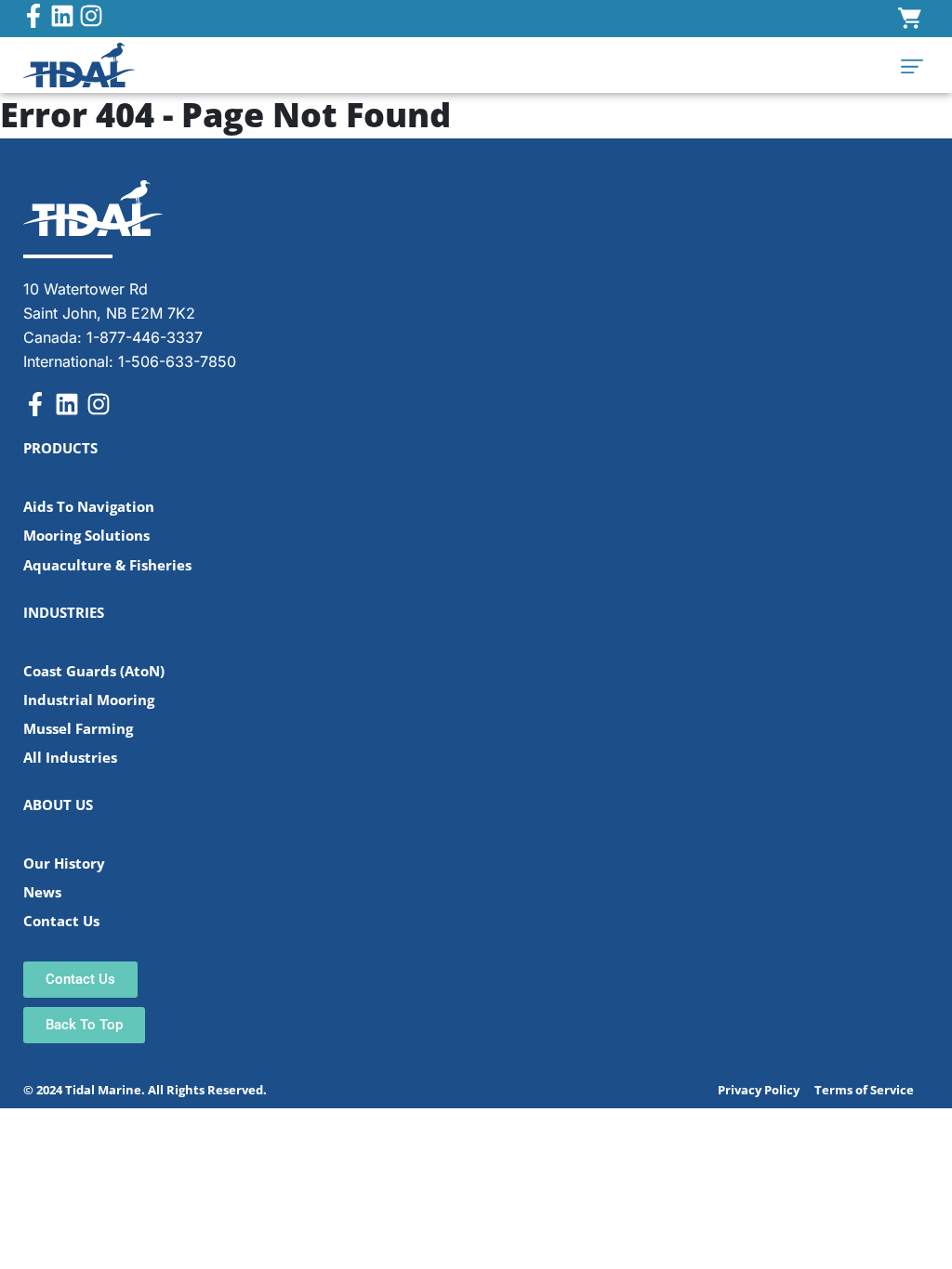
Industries (63, 613)
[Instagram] (91, 16)
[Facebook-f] (33, 16)
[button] (912, 65)
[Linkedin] (62, 16)
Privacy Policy (759, 1089)
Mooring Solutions (86, 536)
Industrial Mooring (88, 700)
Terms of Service (864, 1089)
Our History (64, 863)
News (42, 892)
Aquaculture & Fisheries (107, 565)
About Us (58, 805)
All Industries (70, 758)
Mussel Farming (78, 729)
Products (60, 448)
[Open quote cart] (910, 18)
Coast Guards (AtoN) (94, 671)
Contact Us (61, 921)
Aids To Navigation (88, 507)
